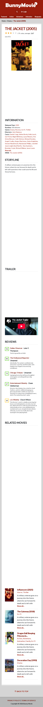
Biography (38, 17)
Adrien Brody (23, 134)
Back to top (22, 691)
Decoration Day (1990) (27, 660)
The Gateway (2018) (26, 611)
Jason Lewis (31, 148)
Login (25, 12)
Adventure (19, 17)
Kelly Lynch (32, 134)
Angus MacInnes (20, 141)
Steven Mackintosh (11, 143)
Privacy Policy (13, 700)
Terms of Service (28, 700)
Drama (9, 21)
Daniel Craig (14, 134)
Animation (29, 17)
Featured (4, 17)
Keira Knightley (32, 141)
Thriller (28, 130)
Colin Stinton (19, 139)
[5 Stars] (16, 33)
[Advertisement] (21, 92)
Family (28, 641)
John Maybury (17, 132)
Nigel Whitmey (18, 137)
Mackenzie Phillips (25, 143)
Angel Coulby (9, 141)
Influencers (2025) (25, 589)
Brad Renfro (18, 146)
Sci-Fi (23, 130)
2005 (17, 125)
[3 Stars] (11, 33)
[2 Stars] (8, 33)
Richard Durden (30, 139)
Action (11, 17)
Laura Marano (28, 137)
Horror (19, 592)
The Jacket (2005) (16, 153)
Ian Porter (8, 137)
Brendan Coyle (10, 148)
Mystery (18, 130)
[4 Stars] (13, 33)
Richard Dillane (21, 148)
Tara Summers (27, 146)
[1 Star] (6, 33)
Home (4, 21)
